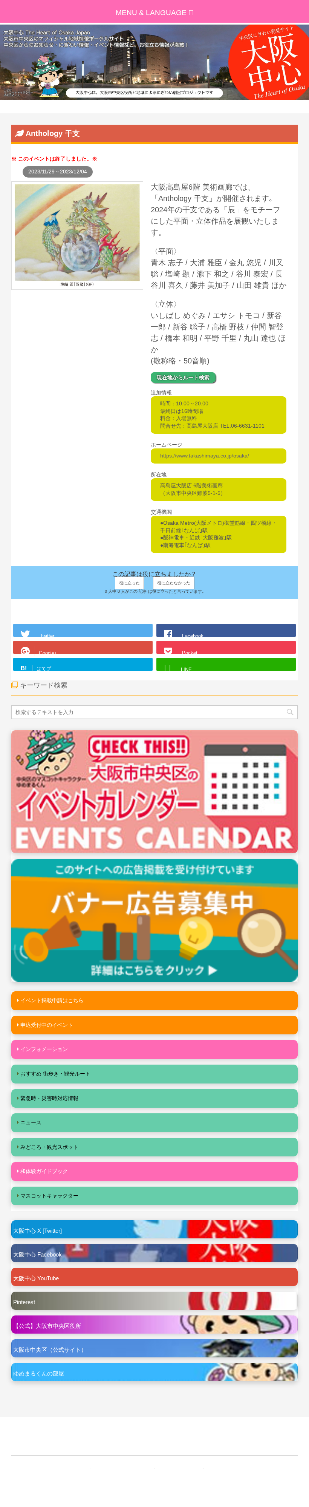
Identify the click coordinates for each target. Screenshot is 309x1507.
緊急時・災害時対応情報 (49, 1098)
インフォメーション (44, 1049)
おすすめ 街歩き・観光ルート (55, 1074)
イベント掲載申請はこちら (52, 1000)
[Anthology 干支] (77, 286)
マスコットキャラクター (49, 1196)
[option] (154, 62)
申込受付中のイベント (46, 1025)
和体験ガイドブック (44, 1171)
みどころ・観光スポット (49, 1147)
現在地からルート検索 (183, 377)
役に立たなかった (173, 583)
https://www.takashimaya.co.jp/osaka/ (204, 456)
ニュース (30, 1122)
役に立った (129, 583)
